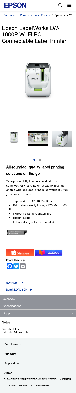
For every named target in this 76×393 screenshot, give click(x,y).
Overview (9, 299)
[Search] (60, 5)
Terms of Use (25, 385)
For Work (10, 353)
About (8, 373)
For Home (9, 15)
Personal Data (42, 385)
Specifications (12, 306)
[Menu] (69, 5)
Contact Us (65, 379)
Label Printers (42, 15)
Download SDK (16, 289)
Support (12, 282)
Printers (24, 15)
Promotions (10, 385)
